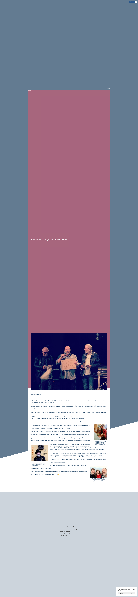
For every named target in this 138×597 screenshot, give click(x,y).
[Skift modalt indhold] (136, 2)
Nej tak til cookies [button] (122, 593)
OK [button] (131, 593)
